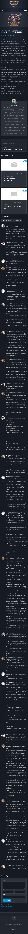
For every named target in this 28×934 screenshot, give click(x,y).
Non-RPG (12, 175)
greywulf (7, 745)
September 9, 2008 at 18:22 (18, 682)
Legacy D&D (6, 175)
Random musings (8, 176)
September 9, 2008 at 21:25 (18, 799)
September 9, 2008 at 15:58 (18, 392)
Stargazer (5, 35)
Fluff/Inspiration (17, 173)
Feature (15, 202)
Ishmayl (7, 476)
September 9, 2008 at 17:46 (18, 557)
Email (16, 890)
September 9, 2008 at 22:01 (16, 839)
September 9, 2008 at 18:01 (18, 657)
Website (5, 894)
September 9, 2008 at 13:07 (18, 260)
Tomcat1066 (8, 359)
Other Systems (19, 175)
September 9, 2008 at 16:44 (16, 476)
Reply (7, 240)
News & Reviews (15, 30)
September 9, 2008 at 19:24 (16, 745)
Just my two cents (5, 30)
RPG (21, 30)
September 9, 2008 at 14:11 (17, 289)
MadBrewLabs (9, 557)
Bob (6, 224)
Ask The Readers (8, 173)
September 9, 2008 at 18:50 (18, 734)
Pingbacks (18, 220)
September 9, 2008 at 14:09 (17, 267)
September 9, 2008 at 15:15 (18, 359)
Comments (7, 220)
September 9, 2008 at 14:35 (17, 331)
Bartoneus (8, 267)
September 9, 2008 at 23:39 (17, 865)
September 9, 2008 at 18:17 (18, 673)
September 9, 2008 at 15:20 (18, 383)
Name (4, 890)
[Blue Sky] (15, 6)
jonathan (7, 417)
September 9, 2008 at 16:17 (17, 455)
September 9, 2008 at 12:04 (17, 242)
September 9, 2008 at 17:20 (18, 512)
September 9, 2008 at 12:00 (14, 225)
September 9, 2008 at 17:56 (17, 633)
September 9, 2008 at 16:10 (16, 417)
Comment (5, 880)
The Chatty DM (9, 260)
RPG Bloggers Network (8, 39)
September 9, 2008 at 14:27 (17, 303)
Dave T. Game (8, 734)
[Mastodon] (13, 6)
